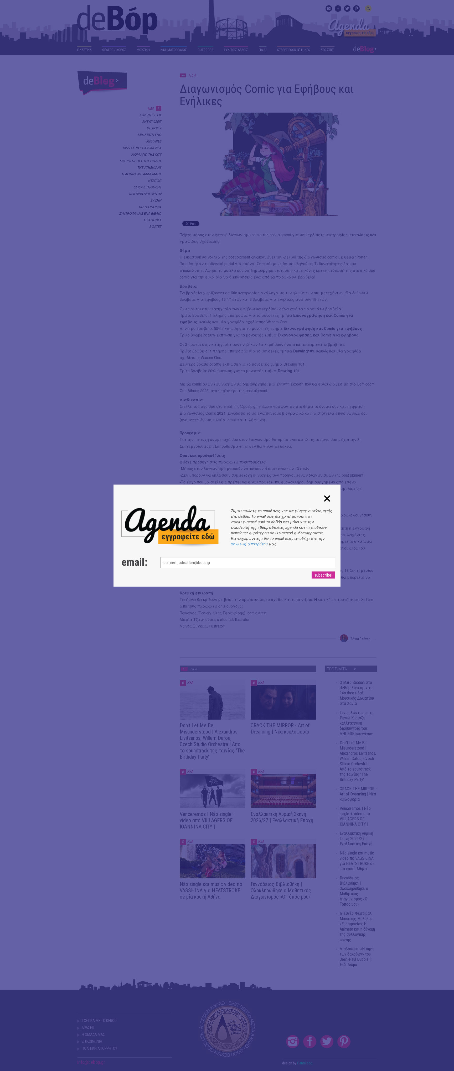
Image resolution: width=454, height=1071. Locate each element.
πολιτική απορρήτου (249, 543)
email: (134, 562)
